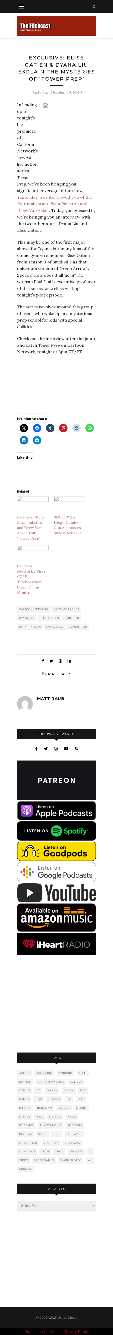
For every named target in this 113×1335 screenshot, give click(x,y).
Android (65, 1073)
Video (23, 1160)
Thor (59, 1151)
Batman (25, 1081)
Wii (90, 1160)
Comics (24, 1090)
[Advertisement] (56, 1004)
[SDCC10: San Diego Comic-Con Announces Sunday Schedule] (69, 506)
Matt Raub (59, 674)
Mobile (82, 1107)
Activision (44, 1073)
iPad (81, 1099)
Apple (83, 1073)
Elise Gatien (49, 617)
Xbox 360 (26, 1168)
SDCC (56, 1134)
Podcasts (75, 1125)
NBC (40, 1116)
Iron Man (44, 1107)
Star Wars (73, 1142)
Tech (45, 1151)
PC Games (26, 1125)
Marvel (64, 1107)
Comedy (76, 1081)
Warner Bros (70, 1160)
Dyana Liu (26, 617)
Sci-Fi (42, 1134)
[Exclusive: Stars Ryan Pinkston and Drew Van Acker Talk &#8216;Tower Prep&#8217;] (33, 506)
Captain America (51, 1081)
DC (38, 1090)
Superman (27, 1151)
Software (74, 1134)
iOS (69, 1099)
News (72, 1116)
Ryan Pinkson (30, 626)
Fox (83, 1090)
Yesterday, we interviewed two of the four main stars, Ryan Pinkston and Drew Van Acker (54, 203)
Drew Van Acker (66, 609)
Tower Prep (78, 626)
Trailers (76, 1151)
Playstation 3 (50, 1125)
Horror (54, 1099)
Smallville (54, 626)
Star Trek (51, 1142)
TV (91, 1151)
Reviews (25, 1134)
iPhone (25, 1107)
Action (24, 1073)
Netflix (55, 1116)
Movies (24, 1116)
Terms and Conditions (43, 1331)
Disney (52, 1090)
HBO (38, 1099)
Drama (69, 1090)
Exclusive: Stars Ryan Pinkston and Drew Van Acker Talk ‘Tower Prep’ (30, 528)
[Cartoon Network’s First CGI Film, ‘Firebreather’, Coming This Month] (33, 554)
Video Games (44, 1160)
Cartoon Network (33, 609)
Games (24, 1099)
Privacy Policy (76, 1331)
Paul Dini (71, 617)
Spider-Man (28, 1142)
